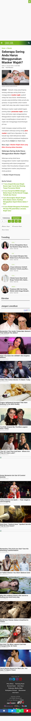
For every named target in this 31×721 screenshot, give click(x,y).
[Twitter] (14, 679)
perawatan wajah (17, 111)
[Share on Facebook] (4, 711)
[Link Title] (2, 43)
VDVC (22, 700)
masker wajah (15, 95)
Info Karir (15, 692)
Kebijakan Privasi (11, 690)
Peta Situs (10, 683)
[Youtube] (20, 679)
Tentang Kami (19, 683)
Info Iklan (20, 686)
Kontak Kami (11, 686)
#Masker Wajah (6, 226)
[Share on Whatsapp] (20, 711)
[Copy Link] (27, 711)
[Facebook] (10, 679)
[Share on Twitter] (12, 711)
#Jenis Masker (5, 230)
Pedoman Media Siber (15, 688)
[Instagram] (17, 679)
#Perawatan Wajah (17, 226)
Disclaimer (22, 690)
